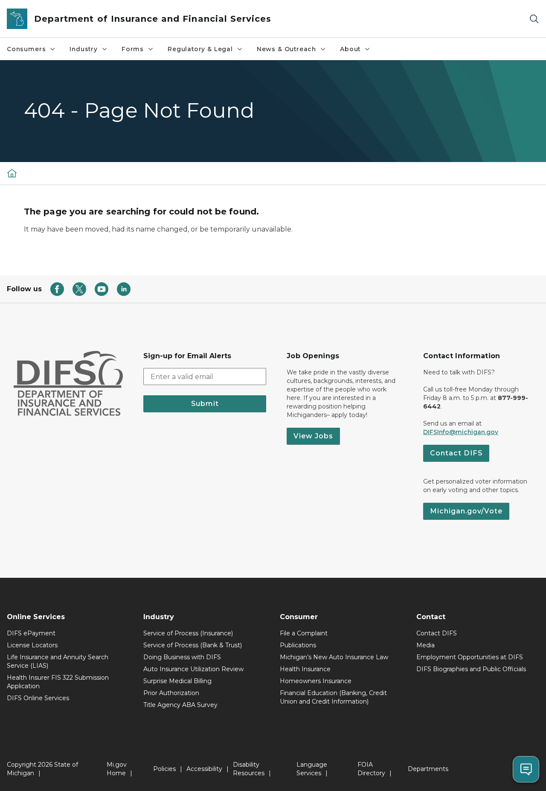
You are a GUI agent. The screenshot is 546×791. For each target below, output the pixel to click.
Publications (298, 645)
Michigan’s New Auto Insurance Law (334, 657)
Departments (428, 769)
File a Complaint (304, 633)
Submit (205, 404)
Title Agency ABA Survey (180, 705)
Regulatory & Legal (200, 49)
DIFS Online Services (38, 698)
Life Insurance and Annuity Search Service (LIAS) (57, 661)
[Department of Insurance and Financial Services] (12, 173)
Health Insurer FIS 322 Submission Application (58, 682)
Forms (133, 49)
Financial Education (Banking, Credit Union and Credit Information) (333, 697)
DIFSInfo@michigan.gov (460, 432)
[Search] (534, 19)
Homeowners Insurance (315, 681)
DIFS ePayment (31, 633)
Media (425, 645)
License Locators (32, 645)
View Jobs (313, 436)
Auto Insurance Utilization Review (193, 669)
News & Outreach (286, 49)
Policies (164, 769)
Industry (84, 49)
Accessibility (204, 769)
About (350, 49)
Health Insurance (305, 669)
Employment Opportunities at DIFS (469, 657)
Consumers (26, 49)
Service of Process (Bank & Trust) (192, 645)
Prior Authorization (171, 693)
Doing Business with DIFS (182, 657)
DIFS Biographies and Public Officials (471, 669)
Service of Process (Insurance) (188, 633)
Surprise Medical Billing (177, 681)
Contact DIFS (456, 453)
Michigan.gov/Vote (466, 511)
